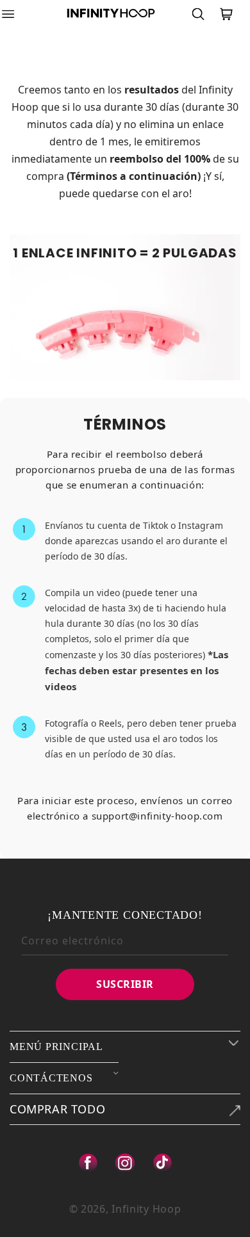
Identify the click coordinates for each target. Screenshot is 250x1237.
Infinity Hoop (146, 1209)
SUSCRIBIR (125, 984)
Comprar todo (57, 1109)
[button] (16, 14)
